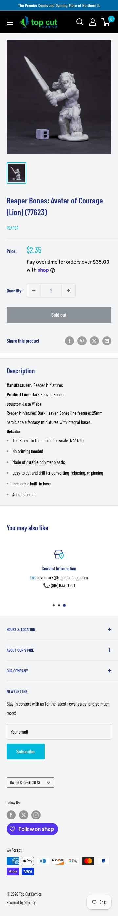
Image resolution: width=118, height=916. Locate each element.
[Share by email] (106, 340)
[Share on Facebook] (69, 340)
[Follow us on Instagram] (36, 814)
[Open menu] (10, 22)
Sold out (59, 314)
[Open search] (80, 22)
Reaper (12, 228)
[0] (106, 22)
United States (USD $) (25, 782)
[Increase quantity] (68, 290)
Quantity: (15, 290)
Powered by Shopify (21, 902)
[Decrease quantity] (34, 290)
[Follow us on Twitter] (23, 814)
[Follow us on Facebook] (11, 814)
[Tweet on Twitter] (94, 340)
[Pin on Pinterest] (82, 340)
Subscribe (25, 751)
